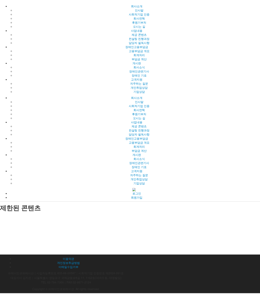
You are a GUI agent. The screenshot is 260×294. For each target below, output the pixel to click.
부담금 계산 (139, 59)
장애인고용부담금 (136, 47)
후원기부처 (139, 22)
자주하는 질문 (139, 83)
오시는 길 (139, 26)
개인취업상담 (139, 87)
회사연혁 (139, 18)
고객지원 (136, 79)
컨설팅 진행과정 (139, 39)
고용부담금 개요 (139, 51)
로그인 (136, 193)
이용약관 (68, 259)
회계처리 (139, 55)
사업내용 (136, 30)
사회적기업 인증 (139, 14)
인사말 (139, 10)
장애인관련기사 (139, 71)
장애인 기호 (139, 75)
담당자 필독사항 (139, 43)
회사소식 (139, 67)
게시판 (136, 63)
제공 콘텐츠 (139, 35)
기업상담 (139, 92)
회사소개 (136, 6)
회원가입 (136, 197)
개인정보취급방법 (68, 263)
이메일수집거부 (68, 267)
